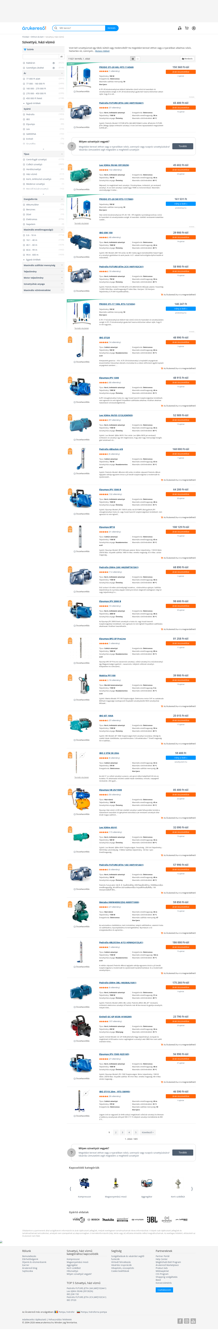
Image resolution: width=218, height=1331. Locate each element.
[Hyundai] (137, 1220)
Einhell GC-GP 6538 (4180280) (115, 1016)
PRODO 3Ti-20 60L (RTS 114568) (116, 67)
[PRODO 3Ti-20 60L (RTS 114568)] (83, 76)
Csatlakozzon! (164, 1289)
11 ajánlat (180, 647)
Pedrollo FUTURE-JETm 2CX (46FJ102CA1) (121, 266)
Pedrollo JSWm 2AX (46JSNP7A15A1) (119, 567)
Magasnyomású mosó (115, 1196)
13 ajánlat (180, 386)
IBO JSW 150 (106, 232)
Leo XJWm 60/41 (108, 827)
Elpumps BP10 (107, 527)
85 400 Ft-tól (180, 790)
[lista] (132, 58)
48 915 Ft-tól (180, 377)
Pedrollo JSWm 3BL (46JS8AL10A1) (117, 982)
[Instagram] (186, 1320)
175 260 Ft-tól (180, 982)
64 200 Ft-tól (180, 489)
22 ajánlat (180, 174)
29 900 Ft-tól (180, 232)
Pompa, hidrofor (67, 1312)
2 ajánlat (181, 76)
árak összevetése (180, 71)
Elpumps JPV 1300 (109, 377)
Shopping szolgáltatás (167, 1276)
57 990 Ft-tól (180, 865)
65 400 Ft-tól (180, 103)
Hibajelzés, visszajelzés (122, 1268)
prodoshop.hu (180, 208)
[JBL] (152, 1220)
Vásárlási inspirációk (121, 1265)
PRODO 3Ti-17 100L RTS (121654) (117, 304)
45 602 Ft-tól (180, 165)
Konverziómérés (164, 1282)
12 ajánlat (180, 424)
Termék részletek (81, 223)
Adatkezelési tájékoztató (34, 1319)
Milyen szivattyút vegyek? (94, 141)
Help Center (162, 1259)
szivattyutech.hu (181, 762)
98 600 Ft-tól (180, 601)
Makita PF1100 (107, 675)
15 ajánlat (180, 275)
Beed (158, 1279)
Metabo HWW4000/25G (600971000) (119, 902)
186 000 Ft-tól (180, 942)
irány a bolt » (180, 203)
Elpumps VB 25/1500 (110, 789)
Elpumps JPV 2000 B (110, 601)
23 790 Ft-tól (180, 1016)
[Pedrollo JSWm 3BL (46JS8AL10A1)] (83, 992)
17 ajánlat (180, 724)
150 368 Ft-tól (180, 67)
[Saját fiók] (193, 28)
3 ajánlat (181, 346)
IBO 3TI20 (104, 337)
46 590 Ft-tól (180, 1091)
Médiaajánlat (162, 1271)
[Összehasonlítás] (180, 28)
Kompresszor (84, 1196)
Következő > (148, 1132)
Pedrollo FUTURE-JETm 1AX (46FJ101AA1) (121, 864)
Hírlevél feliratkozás (121, 1262)
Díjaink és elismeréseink (34, 1262)
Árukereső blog (29, 1268)
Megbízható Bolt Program (168, 1262)
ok (61, 56)
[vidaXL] (79, 1220)
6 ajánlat (181, 576)
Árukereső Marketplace (167, 1265)
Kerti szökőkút (178, 1196)
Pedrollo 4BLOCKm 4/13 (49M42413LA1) (121, 942)
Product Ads (162, 1268)
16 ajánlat (180, 112)
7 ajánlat (181, 458)
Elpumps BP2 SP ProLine (112, 638)
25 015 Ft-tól (180, 715)
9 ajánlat (181, 991)
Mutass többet (102, 51)
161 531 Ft (181, 199)
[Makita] (108, 1220)
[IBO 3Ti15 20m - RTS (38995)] (83, 1101)
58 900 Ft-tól (180, 266)
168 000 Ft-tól (180, 449)
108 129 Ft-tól (180, 527)
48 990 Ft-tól (180, 337)
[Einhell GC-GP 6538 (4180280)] (83, 1026)
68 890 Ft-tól (180, 567)
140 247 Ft (181, 304)
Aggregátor (146, 1196)
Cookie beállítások (120, 1271)
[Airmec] (181, 1220)
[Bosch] (93, 1220)
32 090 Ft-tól (180, 827)
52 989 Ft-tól (180, 415)
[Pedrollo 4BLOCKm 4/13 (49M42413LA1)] (83, 952)
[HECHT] (123, 1220)
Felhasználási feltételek (60, 1319)
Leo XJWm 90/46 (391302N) (114, 165)
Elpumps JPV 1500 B (110, 489)
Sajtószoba (27, 1271)
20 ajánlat (180, 498)
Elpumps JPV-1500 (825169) (114, 1054)
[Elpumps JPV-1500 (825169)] (83, 1063)
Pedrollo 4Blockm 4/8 (111, 449)
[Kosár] (186, 28)
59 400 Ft (180, 753)
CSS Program (162, 1274)
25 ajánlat (180, 1025)
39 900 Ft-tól (180, 675)
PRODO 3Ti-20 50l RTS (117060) (116, 199)
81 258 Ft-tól (180, 638)
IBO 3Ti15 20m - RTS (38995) (114, 1091)
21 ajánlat (180, 1063)
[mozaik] (137, 58)
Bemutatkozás (29, 1256)
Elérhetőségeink (30, 1259)
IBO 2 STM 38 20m (109, 753)
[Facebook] (180, 1320)
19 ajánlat (180, 684)
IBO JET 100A (106, 715)
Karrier (25, 1265)
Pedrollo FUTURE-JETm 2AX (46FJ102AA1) (121, 102)
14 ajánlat (180, 241)
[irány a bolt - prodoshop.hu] (83, 208)
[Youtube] (193, 1320)
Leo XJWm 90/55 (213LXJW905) (116, 415)
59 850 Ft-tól (180, 902)
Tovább (183, 146)
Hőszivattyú (72, 1271)
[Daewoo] (167, 1220)
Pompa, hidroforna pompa (94, 1312)
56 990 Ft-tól (180, 1054)
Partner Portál (163, 1256)
